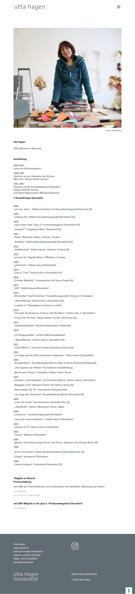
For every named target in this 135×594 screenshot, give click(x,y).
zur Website (20, 491)
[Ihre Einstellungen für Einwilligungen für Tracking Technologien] (129, 590)
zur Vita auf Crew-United (27, 495)
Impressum (77, 574)
